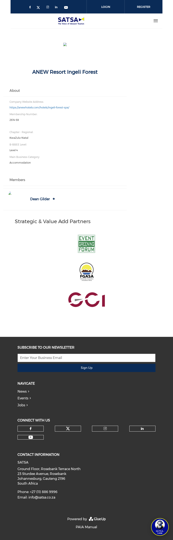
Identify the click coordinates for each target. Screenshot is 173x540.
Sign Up (86, 368)
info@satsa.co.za (41, 497)
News (22, 391)
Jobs (21, 405)
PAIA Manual (86, 527)
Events (23, 398)
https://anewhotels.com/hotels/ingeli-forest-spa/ (39, 107)
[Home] (72, 20)
